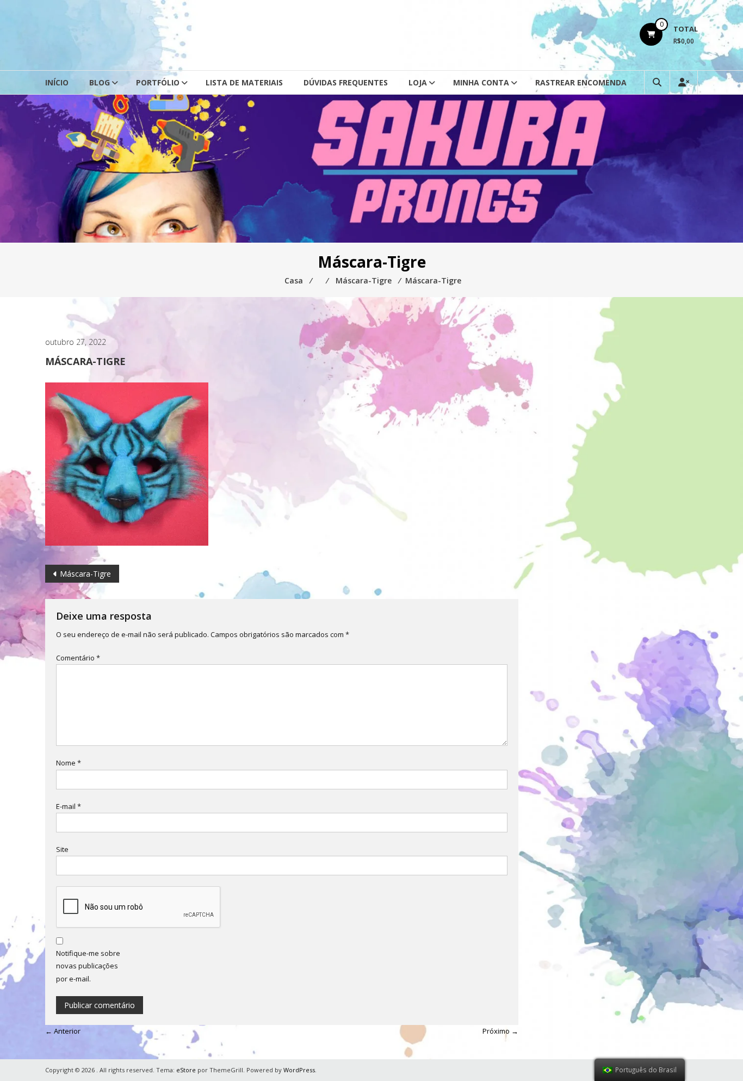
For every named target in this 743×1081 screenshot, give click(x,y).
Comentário (78, 658)
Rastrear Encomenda (581, 82)
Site (62, 849)
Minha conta (481, 82)
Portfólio (157, 82)
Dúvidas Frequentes (346, 82)
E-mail (68, 806)
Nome (68, 763)
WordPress (299, 1070)
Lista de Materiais (244, 82)
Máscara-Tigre (85, 574)
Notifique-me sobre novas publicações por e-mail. (88, 966)
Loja (417, 82)
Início (57, 82)
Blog (99, 82)
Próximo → (500, 1031)
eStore (186, 1070)
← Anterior (63, 1031)
